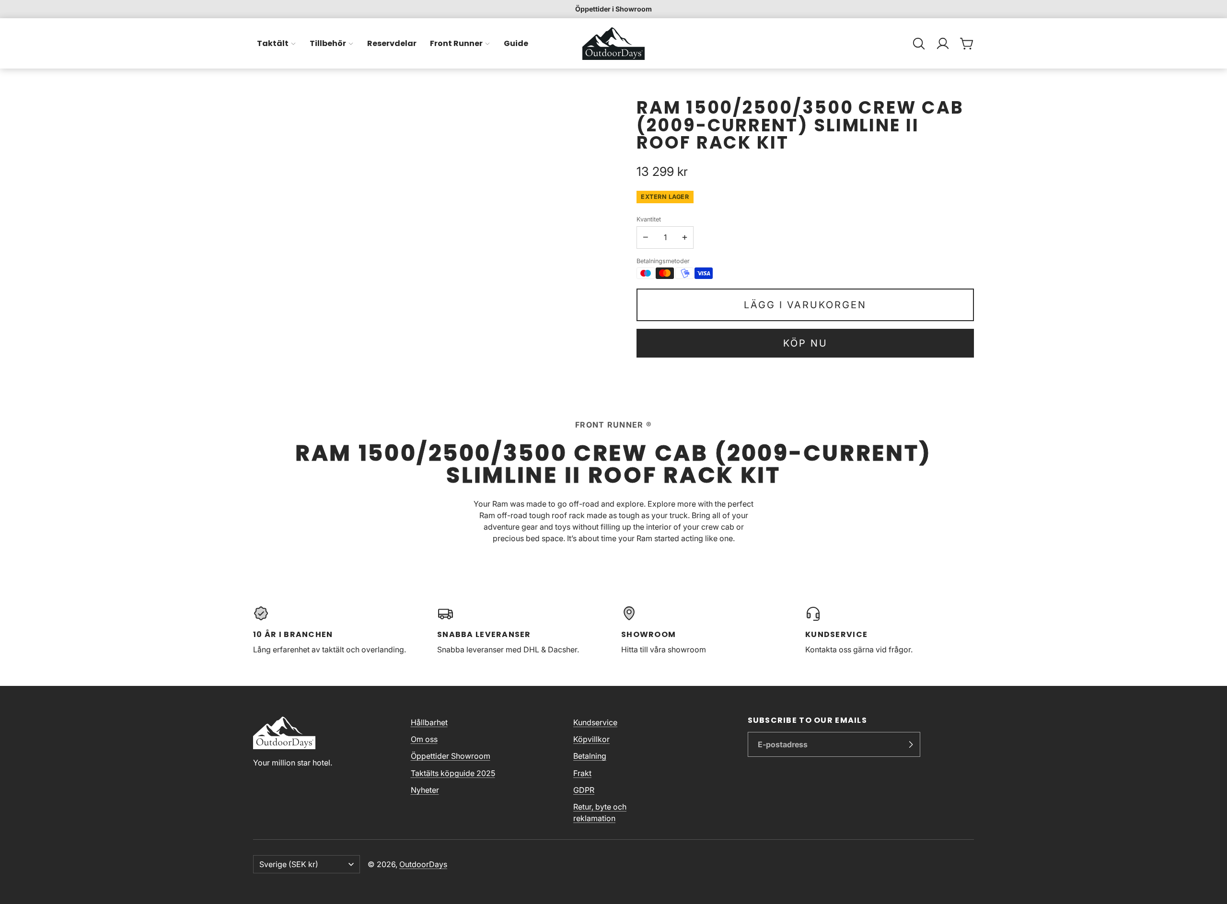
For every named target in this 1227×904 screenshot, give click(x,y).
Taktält (273, 43)
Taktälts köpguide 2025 (453, 773)
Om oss (424, 739)
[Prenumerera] (910, 744)
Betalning (589, 756)
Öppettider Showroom (450, 756)
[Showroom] (705, 630)
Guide (516, 43)
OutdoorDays (423, 864)
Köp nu (805, 343)
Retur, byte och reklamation (599, 812)
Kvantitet (649, 219)
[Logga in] (943, 43)
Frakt (582, 773)
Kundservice (595, 722)
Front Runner (456, 43)
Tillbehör (328, 43)
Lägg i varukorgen (805, 305)
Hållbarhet (429, 722)
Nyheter (425, 790)
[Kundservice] (889, 630)
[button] (919, 43)
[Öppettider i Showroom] (613, 9)
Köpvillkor (591, 739)
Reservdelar (392, 43)
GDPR (583, 790)
